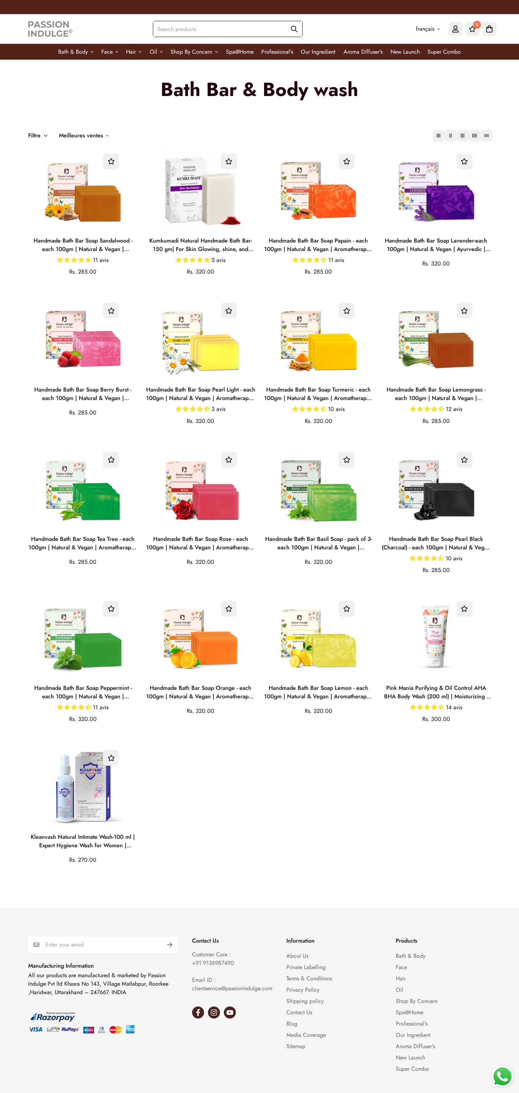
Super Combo (444, 52)
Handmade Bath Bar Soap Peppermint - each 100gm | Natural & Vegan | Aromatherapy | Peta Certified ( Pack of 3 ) (83, 692)
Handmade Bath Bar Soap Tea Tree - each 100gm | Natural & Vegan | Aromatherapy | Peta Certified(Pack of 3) (83, 544)
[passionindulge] (50, 29)
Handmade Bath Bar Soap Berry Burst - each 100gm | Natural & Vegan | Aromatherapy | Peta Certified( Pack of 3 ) (82, 394)
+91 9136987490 (213, 963)
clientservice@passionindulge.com (232, 988)
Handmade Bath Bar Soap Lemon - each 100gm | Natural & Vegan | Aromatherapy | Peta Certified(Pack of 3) (318, 692)
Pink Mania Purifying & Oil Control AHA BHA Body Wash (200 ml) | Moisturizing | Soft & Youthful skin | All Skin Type (436, 692)
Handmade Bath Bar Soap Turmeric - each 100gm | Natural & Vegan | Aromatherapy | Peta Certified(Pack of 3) (318, 394)
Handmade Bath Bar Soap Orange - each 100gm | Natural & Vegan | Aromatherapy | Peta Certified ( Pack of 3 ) (200, 692)
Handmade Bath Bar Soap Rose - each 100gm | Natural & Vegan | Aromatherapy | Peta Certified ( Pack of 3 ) (200, 544)
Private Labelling (306, 967)
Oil (153, 52)
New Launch (405, 52)
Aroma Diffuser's (363, 52)
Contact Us (299, 1012)
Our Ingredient (318, 52)
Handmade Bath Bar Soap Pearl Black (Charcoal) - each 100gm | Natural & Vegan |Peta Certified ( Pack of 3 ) (436, 544)
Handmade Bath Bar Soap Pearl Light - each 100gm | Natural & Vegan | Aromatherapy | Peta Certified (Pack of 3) (200, 394)
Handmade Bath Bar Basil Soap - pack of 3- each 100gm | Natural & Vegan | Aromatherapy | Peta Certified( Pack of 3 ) (318, 544)
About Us (297, 956)
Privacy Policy (303, 990)
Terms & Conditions (309, 978)
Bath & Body (73, 52)
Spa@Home (239, 52)
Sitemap (295, 1046)
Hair (131, 52)
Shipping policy (305, 1001)
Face (107, 52)
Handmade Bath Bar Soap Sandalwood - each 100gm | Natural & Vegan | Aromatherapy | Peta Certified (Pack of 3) (83, 245)
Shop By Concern (191, 52)
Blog (291, 1024)
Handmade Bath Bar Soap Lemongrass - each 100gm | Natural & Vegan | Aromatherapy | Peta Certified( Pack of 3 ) (436, 394)
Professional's (277, 52)
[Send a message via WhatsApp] (502, 1076)
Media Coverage (306, 1035)
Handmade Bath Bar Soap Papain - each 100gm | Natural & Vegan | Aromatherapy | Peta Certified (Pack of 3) (318, 245)
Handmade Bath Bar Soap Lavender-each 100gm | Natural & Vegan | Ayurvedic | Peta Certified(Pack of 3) (436, 245)
